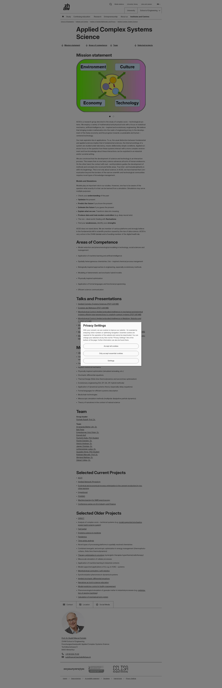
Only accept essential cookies (111, 353)
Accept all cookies (111, 346)
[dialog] (111, 344)
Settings (111, 361)
